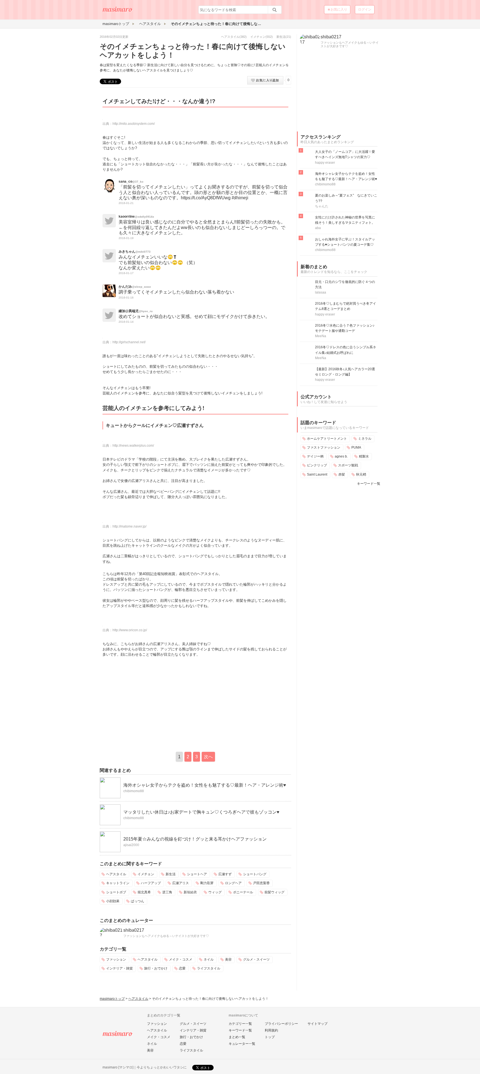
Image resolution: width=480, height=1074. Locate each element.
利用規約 (271, 1030)
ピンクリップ (317, 465)
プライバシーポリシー (281, 1024)
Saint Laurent (317, 474)
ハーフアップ (151, 883)
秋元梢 (361, 474)
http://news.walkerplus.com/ (133, 446)
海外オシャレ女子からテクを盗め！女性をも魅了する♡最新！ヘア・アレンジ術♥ (204, 785)
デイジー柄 (315, 456)
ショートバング (254, 874)
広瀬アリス (180, 883)
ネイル (209, 959)
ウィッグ (215, 892)
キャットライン (117, 883)
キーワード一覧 (368, 484)
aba (318, 228)
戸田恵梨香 (261, 883)
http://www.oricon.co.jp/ (129, 630)
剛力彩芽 (207, 883)
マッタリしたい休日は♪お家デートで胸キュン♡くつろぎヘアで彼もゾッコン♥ (201, 812)
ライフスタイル (208, 968)
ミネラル (364, 439)
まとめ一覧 (237, 1037)
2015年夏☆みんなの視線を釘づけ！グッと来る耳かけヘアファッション (195, 839)
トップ (270, 1037)
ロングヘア (233, 883)
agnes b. (341, 456)
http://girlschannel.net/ (129, 342)
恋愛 (182, 968)
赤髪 (341, 474)
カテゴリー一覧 (240, 1024)
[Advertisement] (146, 703)
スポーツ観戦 (348, 465)
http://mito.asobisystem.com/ (133, 124)
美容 (228, 959)
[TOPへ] (117, 11)
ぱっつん (137, 901)
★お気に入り (337, 9)
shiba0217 (133, 930)
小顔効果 (112, 901)
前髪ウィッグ (274, 892)
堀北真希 (144, 892)
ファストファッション (323, 447)
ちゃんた (321, 206)
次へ (208, 756)
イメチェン (258, 36)
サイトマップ (318, 1024)
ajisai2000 (131, 845)
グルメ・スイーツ (256, 959)
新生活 (281, 36)
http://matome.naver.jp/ (129, 526)
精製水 (364, 456)
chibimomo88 (133, 791)
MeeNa (320, 336)
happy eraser (325, 163)
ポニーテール (243, 892)
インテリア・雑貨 (119, 968)
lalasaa (320, 292)
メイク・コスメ (180, 959)
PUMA (356, 447)
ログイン (364, 9)
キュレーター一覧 (242, 1044)
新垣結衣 (190, 892)
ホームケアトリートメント (327, 439)
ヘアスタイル (230, 36)
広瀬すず (225, 874)
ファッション (116, 959)
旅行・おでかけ (156, 968)
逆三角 (167, 892)
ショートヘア (197, 874)
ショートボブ (116, 892)
